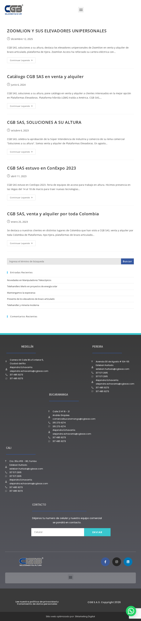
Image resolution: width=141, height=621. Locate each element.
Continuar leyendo (23, 59)
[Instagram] (116, 561)
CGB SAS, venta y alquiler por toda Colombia (53, 214)
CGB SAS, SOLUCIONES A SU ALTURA (44, 122)
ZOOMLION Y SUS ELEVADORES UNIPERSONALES (56, 31)
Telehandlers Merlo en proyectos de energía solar (32, 286)
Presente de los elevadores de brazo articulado (31, 298)
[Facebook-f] (105, 561)
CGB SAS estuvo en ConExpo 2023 (41, 168)
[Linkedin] (128, 561)
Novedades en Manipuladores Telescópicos (29, 280)
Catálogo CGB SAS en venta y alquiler (45, 76)
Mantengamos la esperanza (21, 292)
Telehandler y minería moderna (23, 305)
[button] (81, 10)
